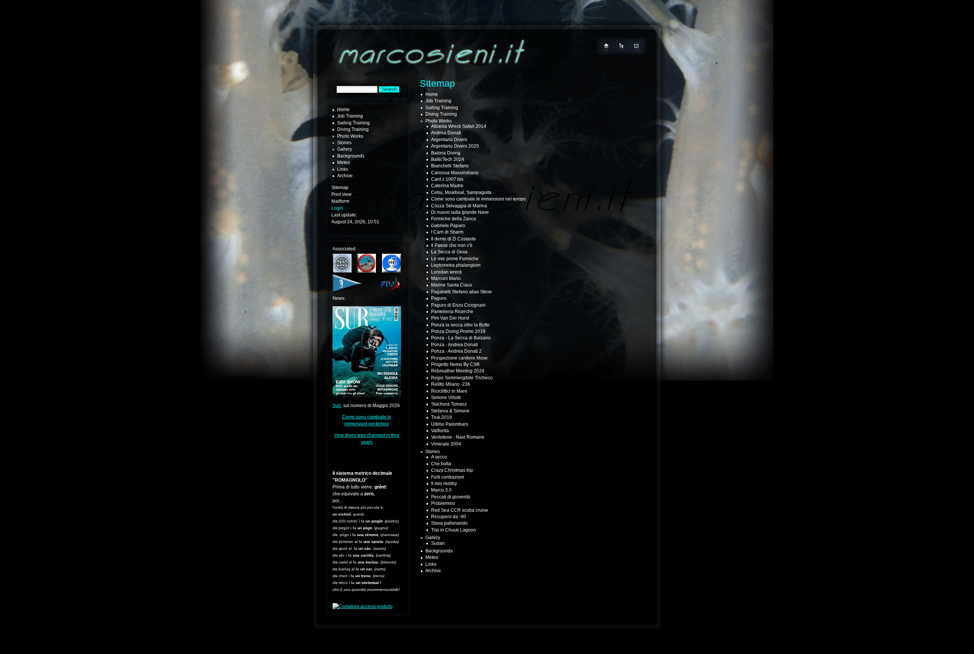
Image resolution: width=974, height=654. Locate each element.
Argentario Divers (449, 139)
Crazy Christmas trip (452, 470)
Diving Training (353, 129)
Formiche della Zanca (453, 218)
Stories (344, 142)
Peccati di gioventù (450, 497)
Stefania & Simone (450, 411)
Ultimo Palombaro (449, 424)
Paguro (438, 298)
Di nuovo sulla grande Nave (460, 212)
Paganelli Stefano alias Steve (461, 291)
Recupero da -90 (448, 516)
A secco (439, 457)
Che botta (441, 463)
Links (342, 169)
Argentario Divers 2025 (455, 146)
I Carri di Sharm (447, 232)
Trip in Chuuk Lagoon (453, 530)
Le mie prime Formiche (455, 258)
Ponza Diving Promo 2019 (458, 331)
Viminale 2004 (446, 444)
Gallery (344, 149)
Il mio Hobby (444, 483)
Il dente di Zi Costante (453, 239)
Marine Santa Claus (451, 285)
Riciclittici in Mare (449, 391)
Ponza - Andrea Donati (454, 344)
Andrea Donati (446, 132)
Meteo (343, 162)
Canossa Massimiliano (454, 172)
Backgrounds (350, 156)
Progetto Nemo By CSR (455, 364)
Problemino (443, 503)
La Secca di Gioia (449, 252)
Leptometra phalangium (456, 265)
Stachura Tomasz (449, 404)
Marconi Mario (446, 278)
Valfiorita (440, 430)
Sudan (438, 543)
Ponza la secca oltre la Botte (460, 325)
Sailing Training (353, 123)
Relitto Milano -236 (450, 384)
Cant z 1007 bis (447, 179)
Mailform (340, 201)
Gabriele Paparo (448, 225)
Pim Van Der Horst (450, 318)
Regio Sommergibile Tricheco (462, 377)
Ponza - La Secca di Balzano (461, 338)
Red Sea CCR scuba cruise (459, 510)
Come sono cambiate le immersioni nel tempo (478, 199)
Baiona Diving (445, 153)
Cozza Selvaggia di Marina (459, 205)
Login (337, 208)
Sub (337, 405)
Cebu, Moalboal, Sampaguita (461, 192)
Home (343, 109)
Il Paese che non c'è (452, 245)
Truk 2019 (441, 417)
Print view (341, 194)
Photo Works (350, 136)
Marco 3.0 (441, 490)
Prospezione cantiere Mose (459, 358)
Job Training (350, 116)
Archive (345, 175)
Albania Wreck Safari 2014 (458, 126)
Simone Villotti (446, 397)
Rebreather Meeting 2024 (457, 371)
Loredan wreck (446, 272)
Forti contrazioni (447, 477)
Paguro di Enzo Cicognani (458, 305)
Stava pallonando (449, 523)
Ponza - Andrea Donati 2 (456, 351)
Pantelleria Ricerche (452, 311)
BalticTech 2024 (447, 159)
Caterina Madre (447, 185)
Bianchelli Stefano (450, 166)
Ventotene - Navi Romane (457, 437)
